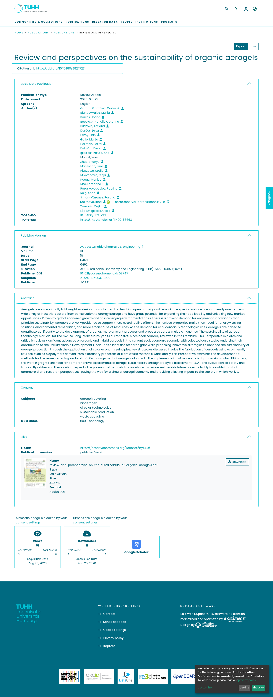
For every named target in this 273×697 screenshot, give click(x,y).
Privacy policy (113, 638)
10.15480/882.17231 (93, 215)
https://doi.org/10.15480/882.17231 (60, 68)
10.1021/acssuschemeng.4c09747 (104, 273)
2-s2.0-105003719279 (95, 278)
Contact (109, 614)
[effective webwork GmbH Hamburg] (206, 625)
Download (238, 462)
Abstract (27, 298)
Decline (244, 687)
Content (27, 387)
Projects (169, 22)
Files (24, 437)
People (126, 22)
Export (241, 46)
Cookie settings (114, 630)
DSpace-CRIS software (211, 614)
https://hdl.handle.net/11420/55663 (106, 220)
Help (236, 8)
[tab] (136, 84)
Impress (109, 646)
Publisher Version (33, 235)
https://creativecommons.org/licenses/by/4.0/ (115, 448)
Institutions (146, 22)
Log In (246, 8)
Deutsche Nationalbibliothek (70, 676)
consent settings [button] (28, 522)
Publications (77, 22)
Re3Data (152, 676)
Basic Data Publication (37, 84)
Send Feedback (114, 622)
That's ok (258, 687)
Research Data (105, 22)
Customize (205, 687)
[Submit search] (226, 8)
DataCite (125, 676)
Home (19, 32)
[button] (254, 9)
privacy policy (247, 680)
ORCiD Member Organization (99, 676)
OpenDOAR (184, 676)
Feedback (269, 198)
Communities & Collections (38, 22)
